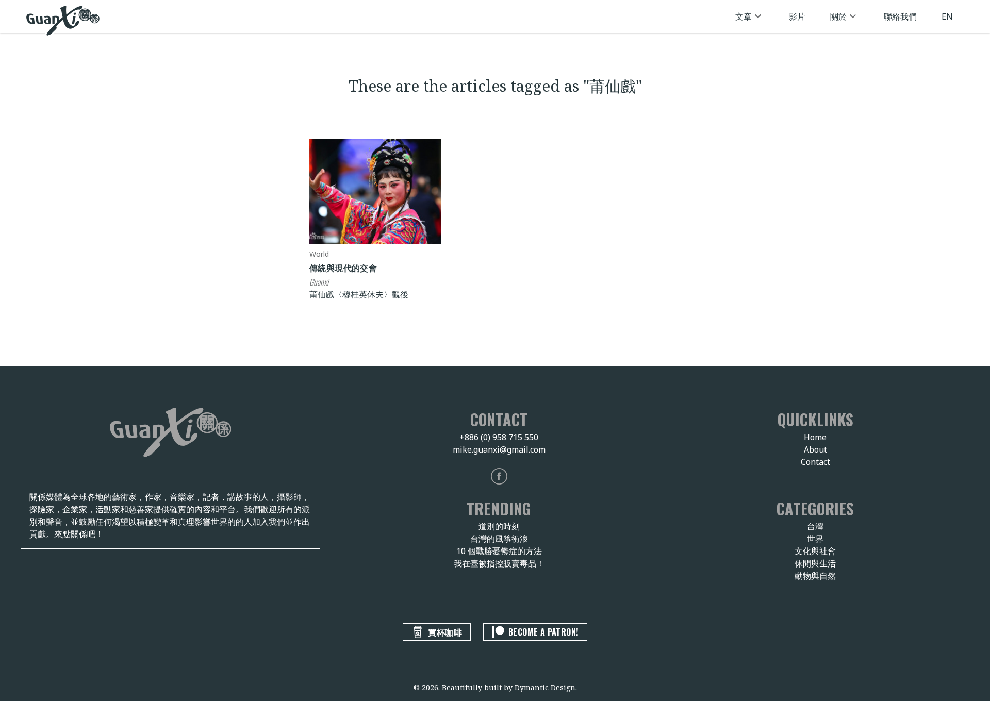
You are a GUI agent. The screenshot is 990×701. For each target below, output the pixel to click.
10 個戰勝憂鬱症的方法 (499, 551)
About (815, 449)
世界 (815, 538)
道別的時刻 (499, 526)
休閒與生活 (815, 563)
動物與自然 (815, 575)
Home (815, 437)
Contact (815, 462)
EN (947, 16)
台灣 (815, 526)
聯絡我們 (900, 16)
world (319, 254)
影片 (797, 16)
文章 (743, 16)
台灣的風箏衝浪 (499, 538)
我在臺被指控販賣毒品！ (499, 563)
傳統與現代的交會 (343, 267)
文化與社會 (815, 551)
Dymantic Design (545, 687)
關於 (838, 16)
